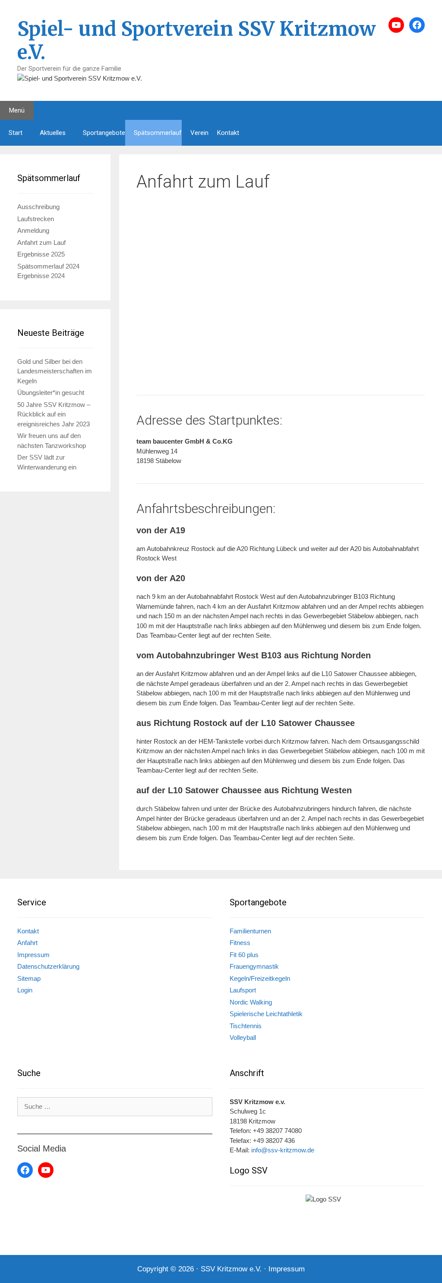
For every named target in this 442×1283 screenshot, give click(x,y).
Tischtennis (246, 1026)
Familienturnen (250, 931)
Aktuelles (53, 133)
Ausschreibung (38, 206)
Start (15, 133)
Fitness (240, 942)
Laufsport (243, 990)
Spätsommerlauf (158, 133)
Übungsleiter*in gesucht (50, 392)
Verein (199, 133)
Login (24, 990)
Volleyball (243, 1037)
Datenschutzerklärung (48, 966)
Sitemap (29, 978)
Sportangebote (104, 133)
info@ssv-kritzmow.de (282, 1150)
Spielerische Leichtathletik (266, 1013)
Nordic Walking (251, 1002)
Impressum (33, 954)
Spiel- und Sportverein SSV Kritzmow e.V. (196, 40)
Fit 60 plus (244, 954)
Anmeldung (33, 230)
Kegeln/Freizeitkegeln (260, 978)
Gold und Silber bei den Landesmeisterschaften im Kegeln (54, 371)
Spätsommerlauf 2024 (48, 266)
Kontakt (228, 133)
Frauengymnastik (254, 966)
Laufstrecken (35, 218)
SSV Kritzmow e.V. (231, 1269)
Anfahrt (27, 942)
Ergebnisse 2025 (41, 254)
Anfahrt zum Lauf (41, 242)
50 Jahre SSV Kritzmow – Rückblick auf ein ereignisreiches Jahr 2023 (53, 414)
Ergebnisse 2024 (41, 275)
